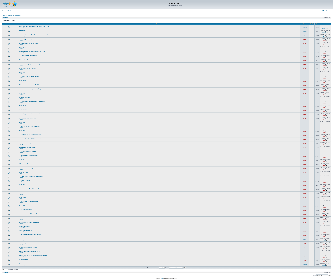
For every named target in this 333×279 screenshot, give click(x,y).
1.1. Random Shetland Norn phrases (28, 151)
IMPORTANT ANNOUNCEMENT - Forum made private (32, 51)
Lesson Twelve (22, 105)
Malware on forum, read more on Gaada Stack (30, 84)
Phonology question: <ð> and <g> (27, 263)
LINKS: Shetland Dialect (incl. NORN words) (29, 251)
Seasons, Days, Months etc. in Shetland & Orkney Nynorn (33, 255)
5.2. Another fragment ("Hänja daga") (28, 213)
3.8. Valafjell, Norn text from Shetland (28, 247)
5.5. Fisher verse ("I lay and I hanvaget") (28, 155)
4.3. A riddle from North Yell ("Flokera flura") (29, 76)
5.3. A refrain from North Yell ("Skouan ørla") (30, 139)
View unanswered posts (7, 15)
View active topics (17, 15)
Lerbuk (21, 48)
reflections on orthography (25, 238)
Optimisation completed (24, 226)
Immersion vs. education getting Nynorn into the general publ (34, 26)
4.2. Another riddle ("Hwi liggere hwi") (28, 168)
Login (4, 10)
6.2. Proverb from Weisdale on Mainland (28, 201)
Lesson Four (22, 184)
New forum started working (25, 230)
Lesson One (22, 122)
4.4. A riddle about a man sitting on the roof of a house (32, 101)
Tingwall (21, 144)
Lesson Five (22, 72)
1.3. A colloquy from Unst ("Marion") (28, 39)
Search (329, 10)
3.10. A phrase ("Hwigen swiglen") (27, 147)
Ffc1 (305, 35)
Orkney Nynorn (23, 256)
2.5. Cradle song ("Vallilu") (25, 209)
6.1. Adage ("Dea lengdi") (25, 180)
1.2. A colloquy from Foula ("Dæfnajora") (29, 222)
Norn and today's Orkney (25, 143)
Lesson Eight (22, 130)
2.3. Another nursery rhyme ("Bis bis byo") (29, 64)
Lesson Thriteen (23, 193)
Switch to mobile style (166, 277)
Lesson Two (22, 205)
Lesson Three (22, 93)
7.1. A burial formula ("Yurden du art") (28, 118)
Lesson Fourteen (23, 109)
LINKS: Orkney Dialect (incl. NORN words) (29, 243)
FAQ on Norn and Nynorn (25, 164)
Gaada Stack (22, 27)
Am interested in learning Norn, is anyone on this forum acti (33, 34)
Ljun (305, 243)
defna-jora (305, 27)
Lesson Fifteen (22, 197)
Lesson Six (21, 159)
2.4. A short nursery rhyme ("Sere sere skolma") (31, 176)
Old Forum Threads (23, 259)
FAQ (324, 10)
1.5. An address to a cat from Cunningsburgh (30, 134)
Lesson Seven (22, 47)
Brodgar (21, 40)
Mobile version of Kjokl (24, 59)
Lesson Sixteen (22, 80)
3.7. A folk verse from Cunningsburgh (28, 55)
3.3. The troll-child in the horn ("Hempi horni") (30, 126)
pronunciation (22, 30)
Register (10, 10)
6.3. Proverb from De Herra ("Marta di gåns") (30, 89)
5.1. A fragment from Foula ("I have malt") (29, 188)
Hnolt (304, 39)
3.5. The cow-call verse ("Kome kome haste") (30, 234)
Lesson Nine (22, 218)
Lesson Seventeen (23, 172)
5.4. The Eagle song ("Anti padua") (27, 68)
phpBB (162, 278)
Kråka (304, 239)
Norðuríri (305, 264)
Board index (5, 17)
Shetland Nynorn (23, 31)
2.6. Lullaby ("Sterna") (24, 97)
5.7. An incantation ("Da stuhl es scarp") (29, 43)
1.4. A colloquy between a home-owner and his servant (32, 114)
